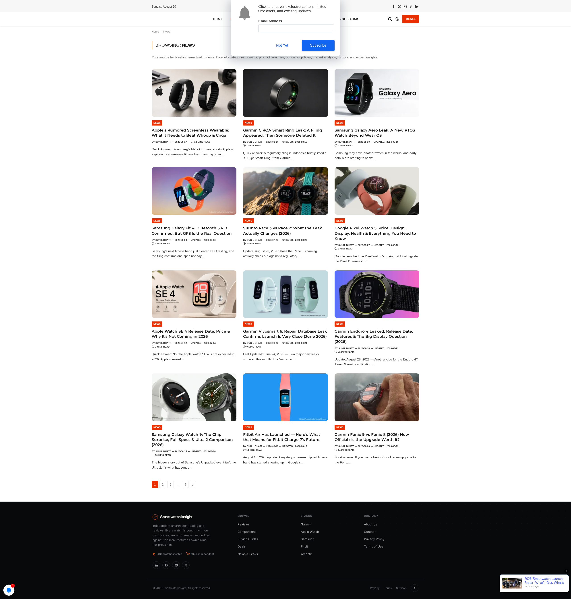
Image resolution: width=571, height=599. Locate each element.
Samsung (307, 539)
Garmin (306, 524)
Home (218, 19)
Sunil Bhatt (163, 142)
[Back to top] (414, 588)
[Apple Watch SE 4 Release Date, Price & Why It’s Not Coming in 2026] (194, 294)
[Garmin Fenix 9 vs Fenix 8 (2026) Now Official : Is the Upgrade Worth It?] (377, 397)
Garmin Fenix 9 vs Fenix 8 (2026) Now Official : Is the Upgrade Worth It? (372, 437)
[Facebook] (166, 565)
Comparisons (247, 531)
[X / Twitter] (186, 565)
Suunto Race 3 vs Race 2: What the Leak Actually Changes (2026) (282, 230)
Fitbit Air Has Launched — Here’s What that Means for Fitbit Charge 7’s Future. (281, 437)
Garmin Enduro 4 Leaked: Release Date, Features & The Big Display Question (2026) (374, 336)
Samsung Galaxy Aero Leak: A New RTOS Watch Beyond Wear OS (375, 133)
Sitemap (401, 588)
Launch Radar (345, 19)
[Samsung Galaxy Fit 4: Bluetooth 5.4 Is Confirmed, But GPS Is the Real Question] (194, 191)
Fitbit (304, 546)
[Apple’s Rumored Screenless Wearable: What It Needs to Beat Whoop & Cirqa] (194, 93)
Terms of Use (373, 546)
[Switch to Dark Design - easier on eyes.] (397, 19)
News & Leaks (248, 554)
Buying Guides (248, 539)
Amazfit (306, 554)
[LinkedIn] (156, 565)
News (157, 123)
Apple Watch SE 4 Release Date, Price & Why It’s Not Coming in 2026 (191, 334)
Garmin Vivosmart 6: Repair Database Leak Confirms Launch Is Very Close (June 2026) (285, 334)
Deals (411, 19)
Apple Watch (310, 531)
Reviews (244, 524)
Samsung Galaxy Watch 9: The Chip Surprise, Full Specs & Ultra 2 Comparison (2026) (192, 439)
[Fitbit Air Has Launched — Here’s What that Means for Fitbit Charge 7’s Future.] (285, 397)
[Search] (390, 19)
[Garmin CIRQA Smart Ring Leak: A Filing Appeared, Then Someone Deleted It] (285, 93)
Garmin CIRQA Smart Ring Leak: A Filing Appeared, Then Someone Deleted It (282, 133)
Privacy (375, 588)
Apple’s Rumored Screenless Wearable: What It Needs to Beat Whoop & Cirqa (190, 133)
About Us (370, 524)
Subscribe (318, 45)
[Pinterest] (176, 565)
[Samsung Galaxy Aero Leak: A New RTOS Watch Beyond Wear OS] (377, 93)
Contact (370, 531)
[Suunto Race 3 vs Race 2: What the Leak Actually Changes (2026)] (285, 191)
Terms (388, 588)
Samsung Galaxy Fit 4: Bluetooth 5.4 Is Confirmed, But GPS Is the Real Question (192, 230)
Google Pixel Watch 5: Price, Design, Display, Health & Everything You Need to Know (375, 233)
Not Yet (282, 45)
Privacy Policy (374, 539)
